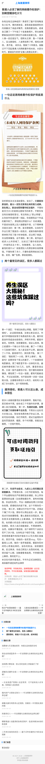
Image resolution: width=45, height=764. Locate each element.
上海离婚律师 (22, 3)
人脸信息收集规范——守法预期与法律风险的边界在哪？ (33, 610)
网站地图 (25, 760)
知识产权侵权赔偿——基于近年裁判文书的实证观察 (11, 610)
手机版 (19, 760)
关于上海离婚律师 (22, 758)
